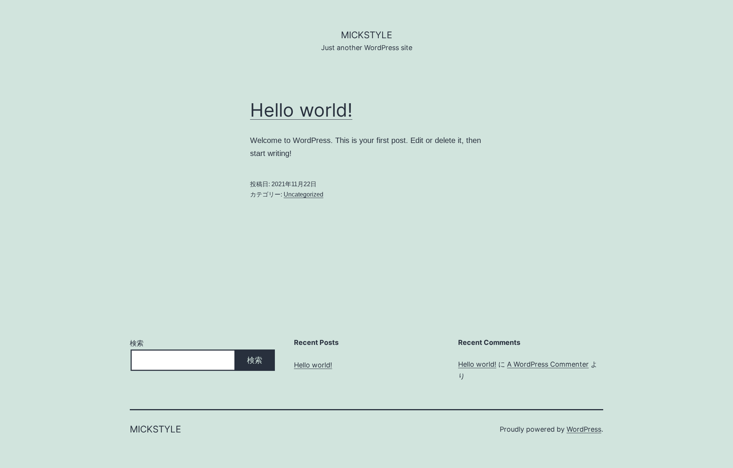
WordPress (584, 429)
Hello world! (301, 110)
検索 (137, 343)
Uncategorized (303, 194)
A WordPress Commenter (548, 364)
